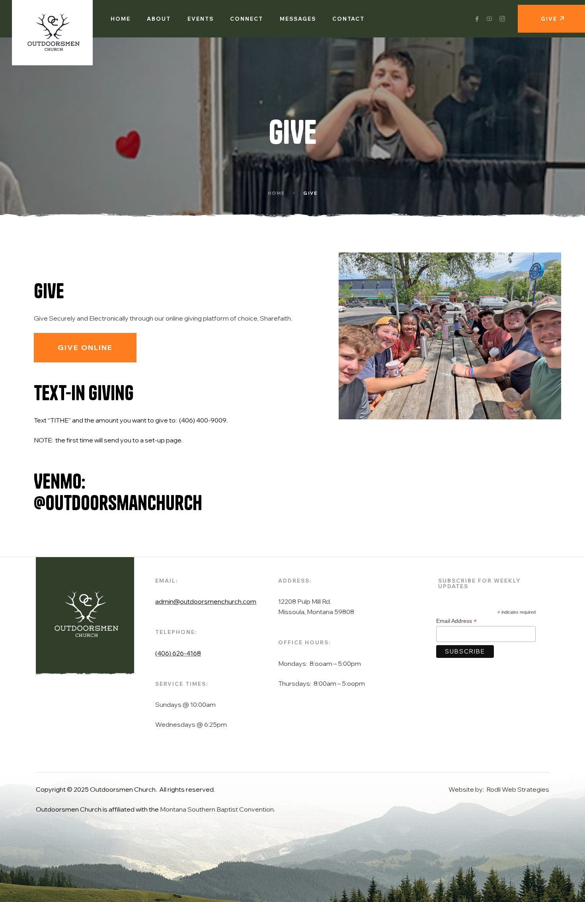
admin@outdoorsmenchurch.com (205, 601)
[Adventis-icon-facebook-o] (476, 18)
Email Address (456, 621)
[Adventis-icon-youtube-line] (489, 18)
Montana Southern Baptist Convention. (217, 809)
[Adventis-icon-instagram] (502, 18)
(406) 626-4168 (178, 653)
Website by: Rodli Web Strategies (498, 789)
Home (276, 193)
